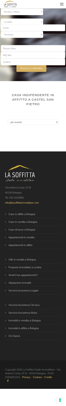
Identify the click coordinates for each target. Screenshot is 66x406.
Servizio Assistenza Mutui (22, 312)
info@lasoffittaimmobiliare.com (22, 202)
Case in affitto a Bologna (21, 214)
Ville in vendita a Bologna (22, 259)
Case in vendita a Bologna (22, 221)
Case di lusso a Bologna (21, 229)
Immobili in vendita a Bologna (24, 320)
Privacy (26, 377)
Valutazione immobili (19, 282)
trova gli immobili (31, 68)
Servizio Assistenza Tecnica (23, 305)
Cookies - (38, 377)
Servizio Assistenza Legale (23, 290)
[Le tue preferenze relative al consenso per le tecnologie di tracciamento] (60, 400)
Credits (48, 377)
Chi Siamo (14, 335)
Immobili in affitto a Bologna (23, 328)
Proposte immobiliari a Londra (24, 267)
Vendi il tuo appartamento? (23, 275)
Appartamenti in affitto (20, 245)
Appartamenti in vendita (21, 237)
